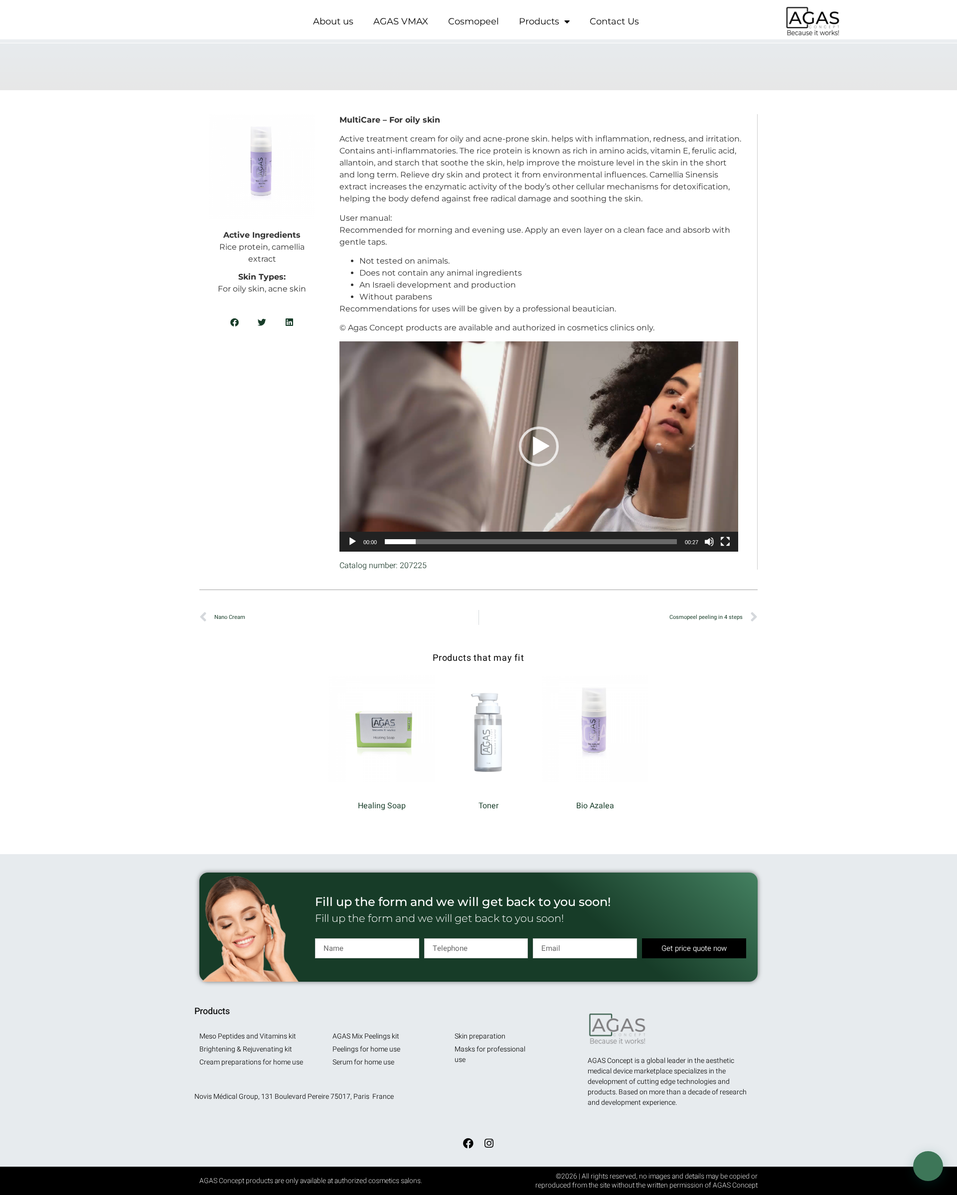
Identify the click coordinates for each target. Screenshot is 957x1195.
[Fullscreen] (725, 542)
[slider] (531, 541)
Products (539, 21)
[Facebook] (468, 1143)
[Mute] (709, 542)
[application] (538, 446)
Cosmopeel (473, 21)
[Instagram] (488, 1143)
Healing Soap (382, 806)
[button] (234, 322)
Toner (488, 806)
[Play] (352, 542)
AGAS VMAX (400, 21)
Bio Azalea (595, 806)
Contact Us (614, 21)
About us (333, 21)
